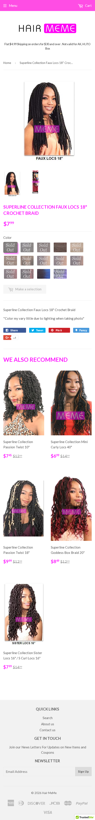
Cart (88, 5)
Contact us (47, 730)
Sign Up (83, 771)
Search (48, 718)
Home (7, 63)
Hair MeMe (49, 793)
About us (47, 724)
